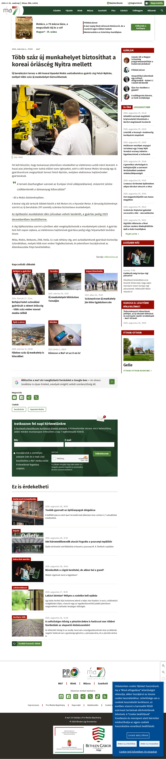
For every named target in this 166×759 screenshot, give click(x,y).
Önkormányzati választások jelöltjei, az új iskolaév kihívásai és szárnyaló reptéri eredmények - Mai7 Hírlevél (138, 314)
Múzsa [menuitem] (90, 10)
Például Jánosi (90, 23)
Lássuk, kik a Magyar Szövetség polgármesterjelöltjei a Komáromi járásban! (142, 60)
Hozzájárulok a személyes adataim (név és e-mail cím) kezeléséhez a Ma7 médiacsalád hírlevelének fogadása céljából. (32, 461)
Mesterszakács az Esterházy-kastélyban (103, 32)
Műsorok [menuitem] (152, 10)
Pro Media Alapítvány (55, 705)
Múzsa (87, 683)
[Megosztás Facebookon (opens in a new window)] (21, 397)
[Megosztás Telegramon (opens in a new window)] (28, 397)
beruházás (19, 409)
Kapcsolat (76, 705)
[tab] (127, 107)
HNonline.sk (111, 256)
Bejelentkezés (116, 3)
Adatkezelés (92, 705)
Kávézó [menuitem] (123, 10)
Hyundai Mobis (37, 409)
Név (16, 440)
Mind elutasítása (126, 744)
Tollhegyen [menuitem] (137, 10)
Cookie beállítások (138, 735)
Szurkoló (103, 683)
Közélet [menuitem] (57, 10)
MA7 (60, 683)
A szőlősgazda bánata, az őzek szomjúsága (141, 96)
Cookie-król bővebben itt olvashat (138, 751)
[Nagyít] (163, 666)
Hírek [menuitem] (79, 10)
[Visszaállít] (163, 679)
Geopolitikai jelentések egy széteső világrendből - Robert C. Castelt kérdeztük (142, 79)
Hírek (73, 683)
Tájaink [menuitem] (69, 10)
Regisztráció (136, 3)
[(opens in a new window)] (61, 696)
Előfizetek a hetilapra (140, 27)
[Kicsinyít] (163, 672)
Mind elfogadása (149, 744)
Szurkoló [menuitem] (102, 10)
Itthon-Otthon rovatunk (136, 371)
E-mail (68, 440)
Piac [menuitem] (113, 10)
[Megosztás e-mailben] (14, 397)
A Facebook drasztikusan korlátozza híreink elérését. (41, 428)
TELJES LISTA (131, 234)
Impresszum (33, 705)
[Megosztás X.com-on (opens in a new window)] (36, 397)
